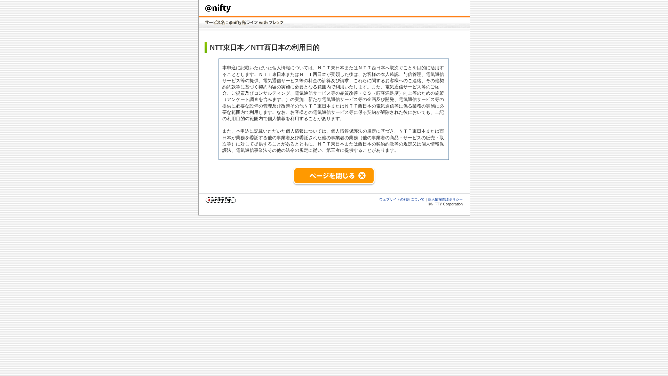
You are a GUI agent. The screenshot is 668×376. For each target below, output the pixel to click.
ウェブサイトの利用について (401, 199)
